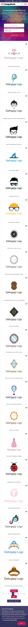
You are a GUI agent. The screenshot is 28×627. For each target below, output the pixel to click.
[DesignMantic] (8, 4)
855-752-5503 (8, 1)
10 (18, 593)
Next (14, 596)
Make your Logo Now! (14, 601)
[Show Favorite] (12, 1)
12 (24, 593)
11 (21, 593)
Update (14, 35)
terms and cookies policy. (10, 620)
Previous (14, 591)
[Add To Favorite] (26, 43)
